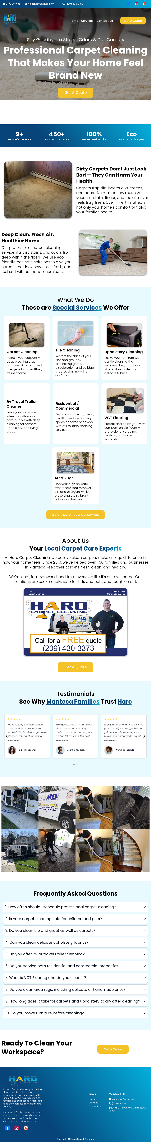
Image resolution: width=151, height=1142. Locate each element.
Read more (13, 740)
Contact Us (95, 1106)
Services (93, 1102)
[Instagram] (136, 4)
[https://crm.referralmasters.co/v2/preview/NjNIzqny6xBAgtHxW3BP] (10, 20)
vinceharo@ (118, 1098)
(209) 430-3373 (74, 3)
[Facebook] (129, 4)
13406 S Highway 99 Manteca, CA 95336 (128, 1109)
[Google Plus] (144, 4)
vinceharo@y (35, 3)
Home (92, 1098)
